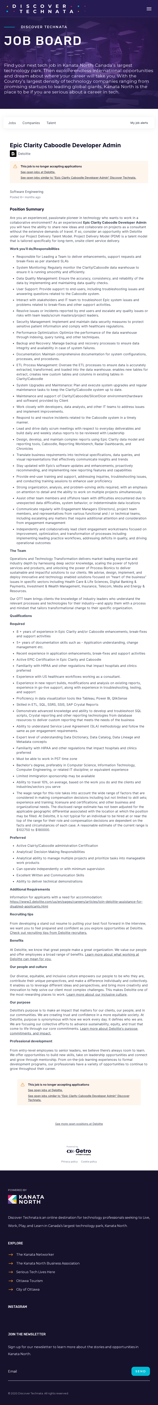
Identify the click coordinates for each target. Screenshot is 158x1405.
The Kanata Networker (35, 1255)
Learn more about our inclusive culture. (96, 994)
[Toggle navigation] (149, 8)
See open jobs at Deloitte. (38, 172)
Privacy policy (69, 1161)
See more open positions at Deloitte (79, 1123)
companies (31, 123)
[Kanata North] (79, 1199)
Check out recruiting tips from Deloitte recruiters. (48, 933)
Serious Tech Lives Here (35, 1272)
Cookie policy (89, 1161)
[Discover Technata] (46, 8)
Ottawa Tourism (29, 1281)
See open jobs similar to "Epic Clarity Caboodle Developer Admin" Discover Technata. (78, 177)
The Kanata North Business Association (48, 1263)
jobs (12, 123)
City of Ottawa (28, 1289)
